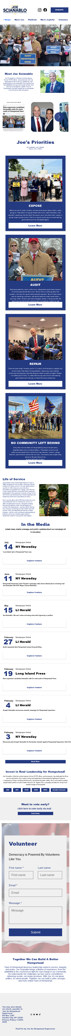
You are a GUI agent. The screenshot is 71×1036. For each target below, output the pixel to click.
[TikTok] (40, 1014)
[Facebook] (45, 10)
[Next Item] (59, 117)
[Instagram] (39, 10)
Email (13, 885)
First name (16, 867)
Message (15, 902)
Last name (44, 867)
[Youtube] (37, 1014)
